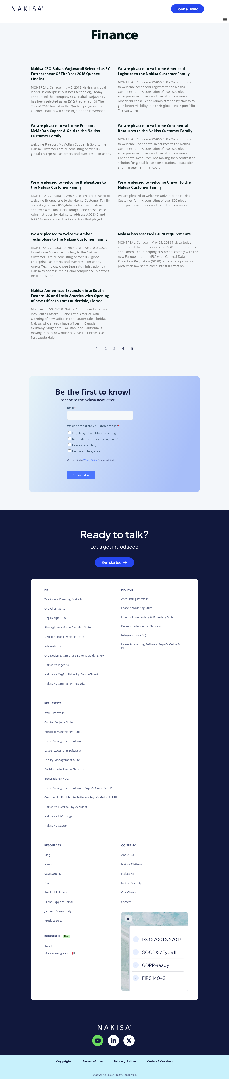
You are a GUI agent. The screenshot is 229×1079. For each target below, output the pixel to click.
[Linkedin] (113, 1040)
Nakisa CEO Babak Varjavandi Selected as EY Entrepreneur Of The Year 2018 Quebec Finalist (70, 73)
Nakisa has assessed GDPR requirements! (155, 234)
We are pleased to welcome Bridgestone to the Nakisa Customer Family (68, 185)
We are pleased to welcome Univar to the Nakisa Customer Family (154, 185)
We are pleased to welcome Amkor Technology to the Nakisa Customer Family (69, 237)
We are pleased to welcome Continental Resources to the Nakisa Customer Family (155, 128)
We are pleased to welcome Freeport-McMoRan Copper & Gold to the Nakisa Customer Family (65, 130)
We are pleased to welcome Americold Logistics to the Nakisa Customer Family (154, 71)
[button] (225, 19)
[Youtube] (97, 1040)
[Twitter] (129, 1040)
